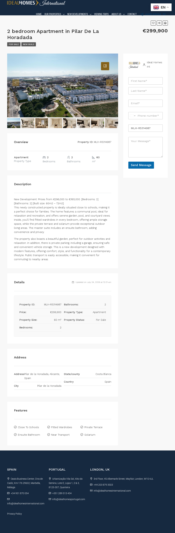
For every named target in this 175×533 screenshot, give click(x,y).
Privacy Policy (14, 513)
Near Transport (60, 434)
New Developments (77, 14)
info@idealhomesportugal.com (68, 499)
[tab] (105, 66)
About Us (116, 14)
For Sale (14, 44)
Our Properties (52, 14)
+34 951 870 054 (152, 14)
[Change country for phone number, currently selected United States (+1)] (132, 115)
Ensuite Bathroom (29, 434)
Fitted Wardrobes (61, 427)
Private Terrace (93, 427)
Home (39, 14)
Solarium (89, 434)
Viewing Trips (101, 14)
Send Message (141, 165)
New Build (28, 44)
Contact (132, 14)
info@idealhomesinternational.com (25, 503)
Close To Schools (28, 427)
